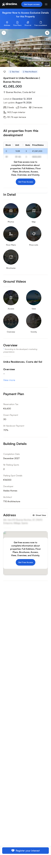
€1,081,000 (37, 151)
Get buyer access (32, 4)
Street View (41, 515)
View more (9, 380)
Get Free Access (25, 182)
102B (17, 151)
